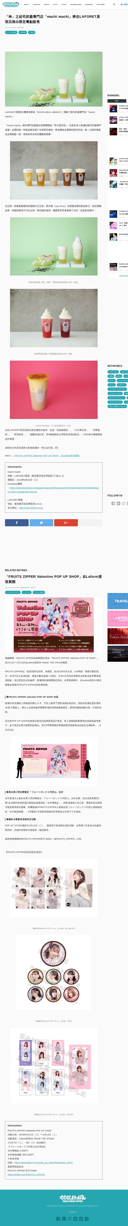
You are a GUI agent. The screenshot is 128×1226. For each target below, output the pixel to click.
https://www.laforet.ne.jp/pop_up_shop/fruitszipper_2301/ (43, 1162)
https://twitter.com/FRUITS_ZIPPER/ (26, 1174)
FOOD (21, 27)
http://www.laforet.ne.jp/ (31, 508)
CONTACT (72, 1212)
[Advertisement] (53, 42)
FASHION (25, 588)
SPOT (33, 588)
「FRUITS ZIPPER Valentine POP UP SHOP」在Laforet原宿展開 (46, 455)
